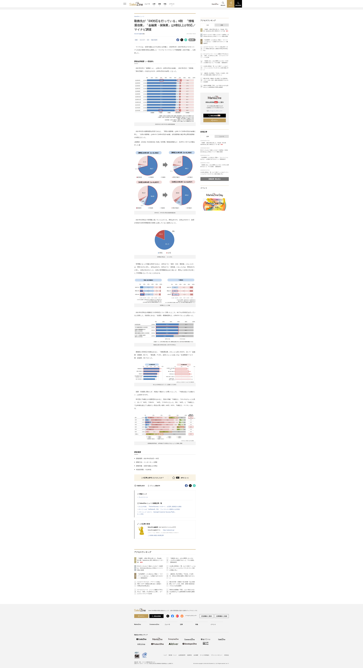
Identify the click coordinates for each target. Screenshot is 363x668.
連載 (159, 4)
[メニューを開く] (125, 4)
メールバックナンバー (215, 111)
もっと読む (140, 514)
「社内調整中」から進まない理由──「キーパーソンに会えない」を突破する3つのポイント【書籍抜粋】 (150, 576)
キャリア (142, 40)
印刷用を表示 (141, 486)
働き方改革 (154, 40)
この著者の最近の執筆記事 (156, 535)
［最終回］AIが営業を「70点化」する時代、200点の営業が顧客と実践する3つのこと (182, 576)
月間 (222, 25)
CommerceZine (154, 624)
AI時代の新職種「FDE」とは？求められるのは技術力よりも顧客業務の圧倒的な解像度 (182, 591)
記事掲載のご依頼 (221, 616)
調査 (136, 40)
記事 (154, 4)
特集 (165, 4)
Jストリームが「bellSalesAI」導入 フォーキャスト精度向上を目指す (159, 509)
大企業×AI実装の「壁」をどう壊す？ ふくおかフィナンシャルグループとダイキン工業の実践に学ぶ (182, 568)
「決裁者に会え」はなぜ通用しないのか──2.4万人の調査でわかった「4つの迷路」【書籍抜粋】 (182, 560)
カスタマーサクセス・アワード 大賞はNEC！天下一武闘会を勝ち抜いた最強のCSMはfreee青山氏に (149, 584)
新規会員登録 (215, 115)
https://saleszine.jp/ (168, 530)
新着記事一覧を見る (215, 179)
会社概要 (196, 655)
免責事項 (189, 655)
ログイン (215, 120)
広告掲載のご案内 (206, 616)
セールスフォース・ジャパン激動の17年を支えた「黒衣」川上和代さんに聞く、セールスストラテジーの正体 (150, 591)
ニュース (147, 4)
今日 (207, 25)
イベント (172, 4)
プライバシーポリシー (216, 655)
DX (148, 40)
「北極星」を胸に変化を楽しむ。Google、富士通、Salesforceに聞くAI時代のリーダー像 (150, 560)
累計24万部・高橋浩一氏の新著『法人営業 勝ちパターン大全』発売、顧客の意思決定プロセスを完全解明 (182, 584)
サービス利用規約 (204, 655)
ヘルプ (165, 655)
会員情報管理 (181, 655)
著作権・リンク (173, 655)
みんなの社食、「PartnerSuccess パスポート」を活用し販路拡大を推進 (159, 506)
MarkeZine (137, 624)
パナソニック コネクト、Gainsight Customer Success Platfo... (157, 512)
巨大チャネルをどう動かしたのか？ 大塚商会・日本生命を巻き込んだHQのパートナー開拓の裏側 (150, 568)
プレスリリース (143, 497)
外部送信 (226, 655)
